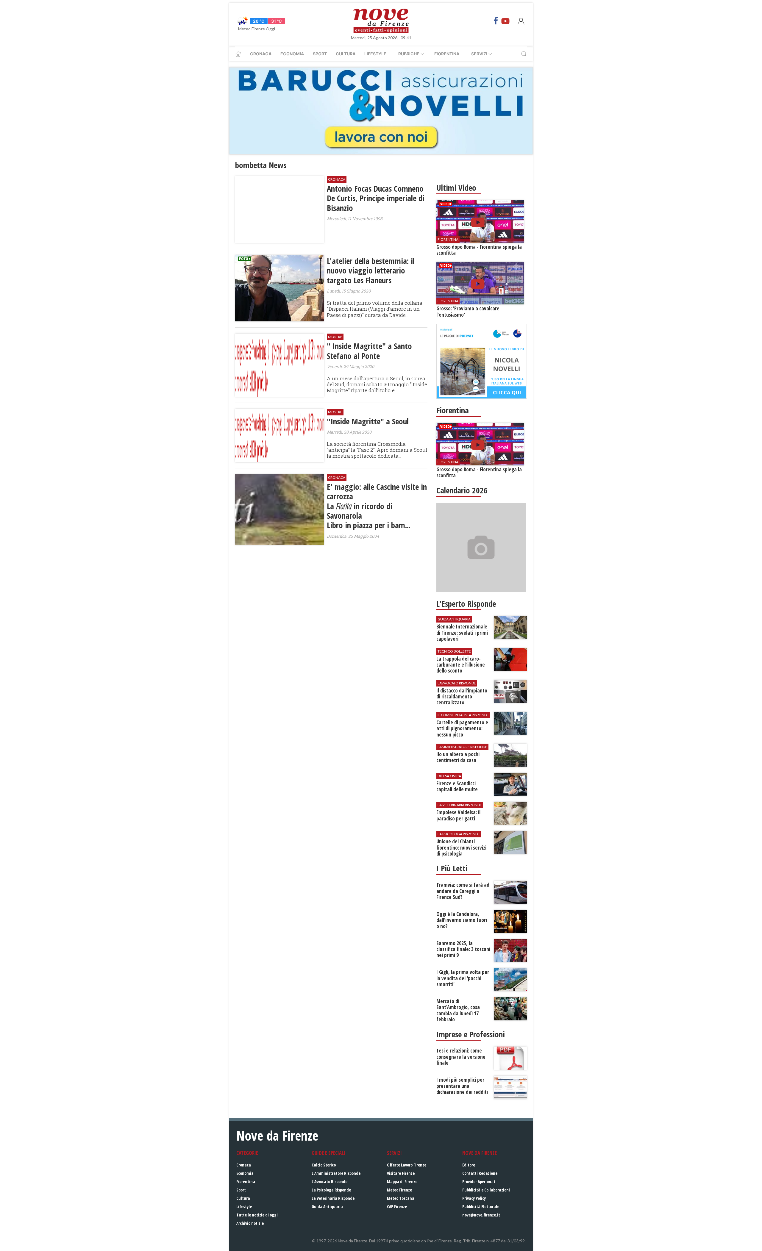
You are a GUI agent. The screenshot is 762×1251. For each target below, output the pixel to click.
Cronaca (260, 53)
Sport (320, 53)
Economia (292, 53)
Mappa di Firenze (402, 1181)
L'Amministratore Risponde (336, 1173)
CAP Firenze (397, 1206)
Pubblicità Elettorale (480, 1206)
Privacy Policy (474, 1198)
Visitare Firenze (401, 1173)
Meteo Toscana (400, 1198)
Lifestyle (375, 53)
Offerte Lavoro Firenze (406, 1165)
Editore (468, 1165)
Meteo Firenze (399, 1190)
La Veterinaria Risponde (333, 1198)
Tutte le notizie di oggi (257, 1215)
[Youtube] (505, 20)
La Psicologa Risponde (331, 1190)
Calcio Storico (324, 1165)
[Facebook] (495, 20)
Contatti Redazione (479, 1173)
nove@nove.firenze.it (481, 1215)
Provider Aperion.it (478, 1181)
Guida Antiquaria (327, 1206)
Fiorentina (446, 53)
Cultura (345, 53)
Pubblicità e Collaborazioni (486, 1190)
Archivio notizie (250, 1223)
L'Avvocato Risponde (329, 1181)
